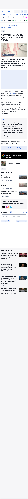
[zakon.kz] (5, 11)
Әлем (7, 14)
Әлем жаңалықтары (6, 27)
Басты (3, 25)
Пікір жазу (23, 221)
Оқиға (16, 14)
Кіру (25, 212)
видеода (12, 93)
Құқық (21, 14)
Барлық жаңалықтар (11, 25)
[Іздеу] (22, 11)
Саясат (3, 14)
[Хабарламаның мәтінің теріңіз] (14, 216)
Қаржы (12, 14)
